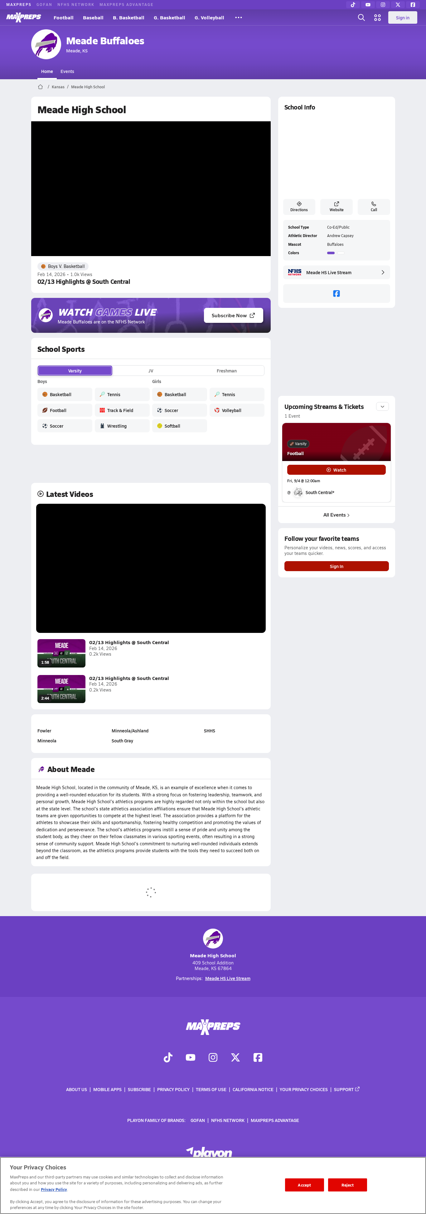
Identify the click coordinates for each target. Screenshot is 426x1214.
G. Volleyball (209, 17)
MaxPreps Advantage (126, 4)
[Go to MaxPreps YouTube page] (191, 1058)
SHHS (209, 730)
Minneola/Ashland (130, 730)
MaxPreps (18, 4)
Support (344, 1089)
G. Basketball (169, 17)
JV (150, 370)
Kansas (58, 86)
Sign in (402, 17)
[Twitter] (398, 4)
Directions (299, 209)
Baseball (93, 17)
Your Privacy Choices (304, 1089)
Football (64, 17)
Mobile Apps (107, 1089)
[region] (213, 1185)
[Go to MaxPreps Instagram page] (213, 1058)
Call (374, 209)
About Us (76, 1089)
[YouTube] (368, 4)
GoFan (44, 4)
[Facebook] (413, 4)
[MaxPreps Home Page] (40, 87)
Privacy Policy (173, 1089)
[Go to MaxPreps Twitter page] (235, 1058)
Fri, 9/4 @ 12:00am (303, 480)
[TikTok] (353, 4)
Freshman (227, 370)
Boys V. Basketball (66, 266)
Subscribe (139, 1089)
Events (67, 71)
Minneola (46, 740)
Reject (347, 1185)
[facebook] (336, 293)
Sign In (336, 566)
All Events (334, 514)
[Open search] (361, 17)
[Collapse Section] (382, 406)
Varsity (75, 370)
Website (337, 209)
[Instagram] (383, 4)
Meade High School (88, 86)
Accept (304, 1185)
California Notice (253, 1089)
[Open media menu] (378, 17)
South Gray (122, 740)
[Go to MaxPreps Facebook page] (258, 1058)
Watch (339, 470)
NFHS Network (75, 4)
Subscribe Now (229, 315)
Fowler (44, 730)
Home (47, 71)
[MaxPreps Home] (23, 17)
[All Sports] (238, 17)
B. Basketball (128, 17)
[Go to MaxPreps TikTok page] (168, 1058)
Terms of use (211, 1089)
